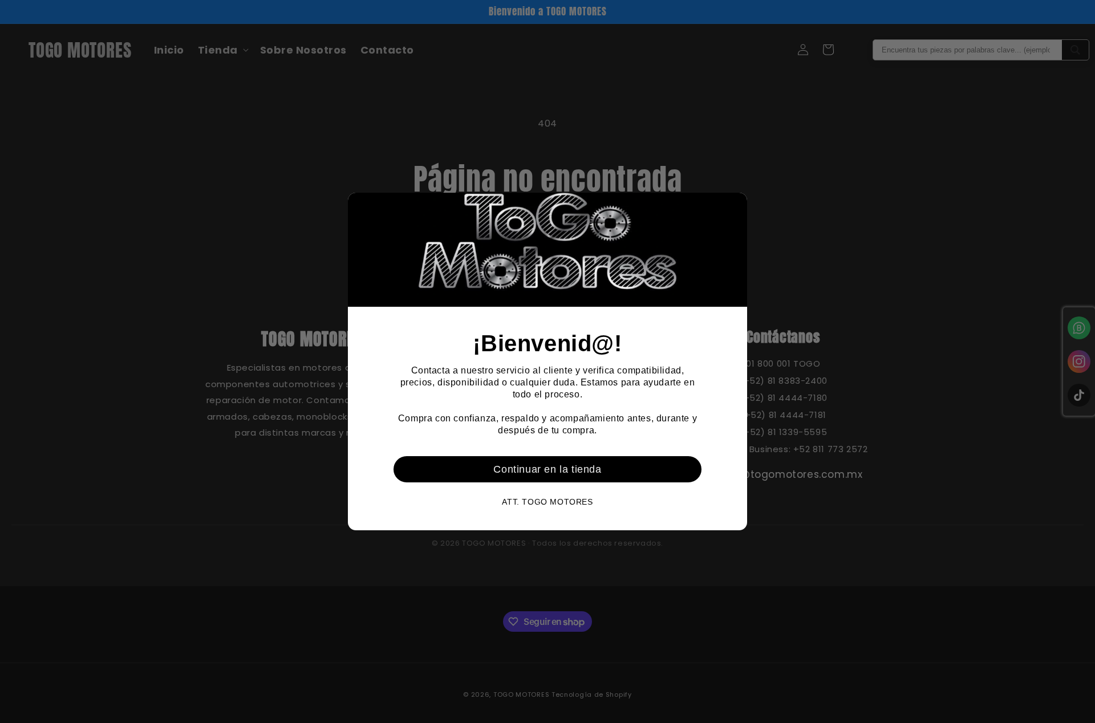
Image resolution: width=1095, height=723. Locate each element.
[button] (734, 205)
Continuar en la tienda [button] (547, 469)
